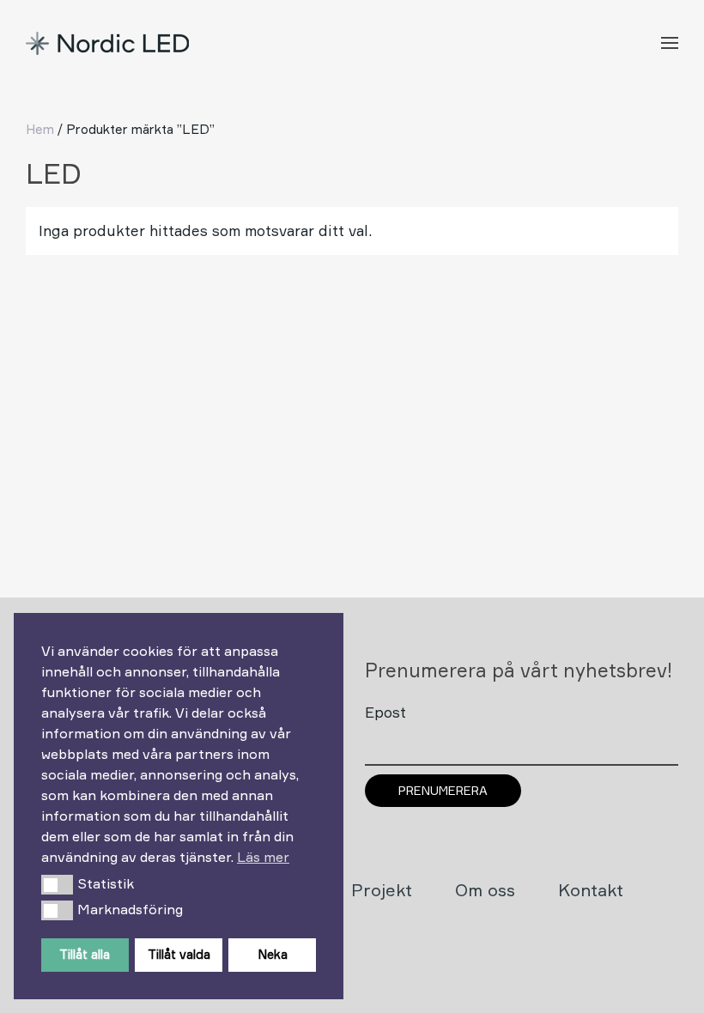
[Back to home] (109, 43)
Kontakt (590, 890)
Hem (40, 129)
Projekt (381, 890)
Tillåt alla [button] (84, 954)
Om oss (485, 890)
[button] (57, 884)
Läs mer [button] (263, 856)
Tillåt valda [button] (179, 954)
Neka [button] (273, 954)
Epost (385, 712)
